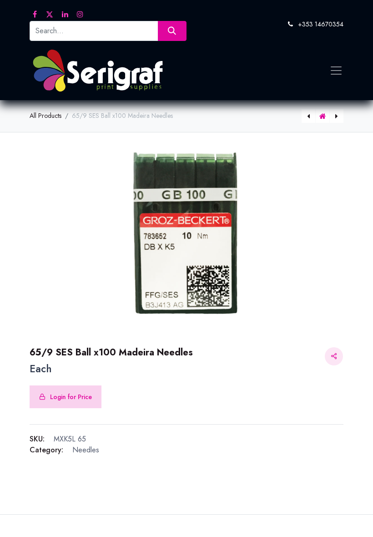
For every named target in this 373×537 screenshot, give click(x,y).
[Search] (172, 31)
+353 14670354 (320, 24)
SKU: (37, 439)
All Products (45, 115)
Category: (46, 450)
